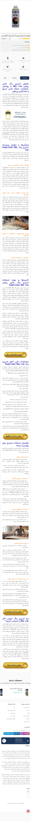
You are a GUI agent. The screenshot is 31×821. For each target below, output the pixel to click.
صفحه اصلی (26, 707)
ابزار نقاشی (12, 713)
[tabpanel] (15, 376)
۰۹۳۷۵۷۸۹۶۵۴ (19, 741)
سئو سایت (13, 803)
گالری (28, 713)
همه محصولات (22, 33)
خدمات (27, 710)
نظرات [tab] (5, 78)
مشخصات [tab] (14, 78)
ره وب (8, 803)
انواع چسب (12, 716)
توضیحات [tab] (24, 78)
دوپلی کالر (4, 38)
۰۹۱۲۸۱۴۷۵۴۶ (18, 739)
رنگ (14, 707)
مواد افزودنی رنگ (11, 710)
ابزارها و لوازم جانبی (11, 719)
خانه (28, 33)
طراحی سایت (20, 803)
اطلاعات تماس (26, 716)
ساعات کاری (26, 721)
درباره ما (27, 719)
